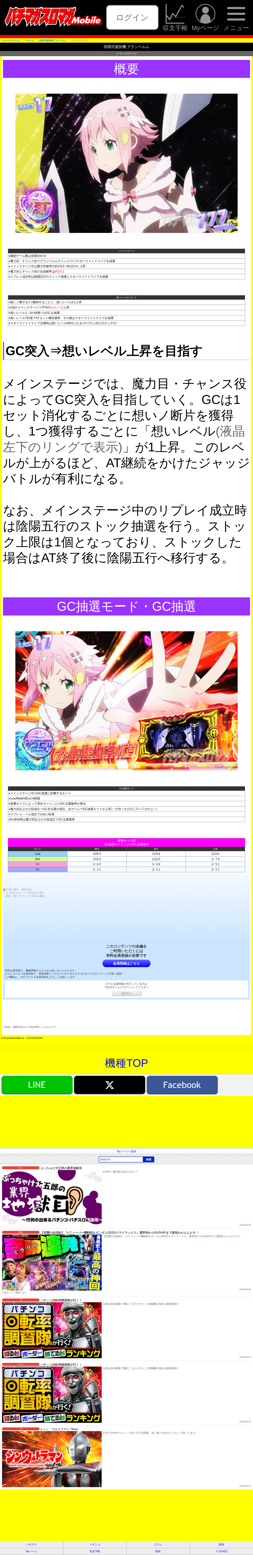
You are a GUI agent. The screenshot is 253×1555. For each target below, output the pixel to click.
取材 (158, 1551)
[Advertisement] (111, 1122)
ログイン (132, 17)
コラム (158, 1544)
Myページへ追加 (126, 1151)
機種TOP (126, 1063)
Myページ (205, 27)
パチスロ (31, 1544)
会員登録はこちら (126, 963)
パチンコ (95, 1544)
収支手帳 (175, 27)
